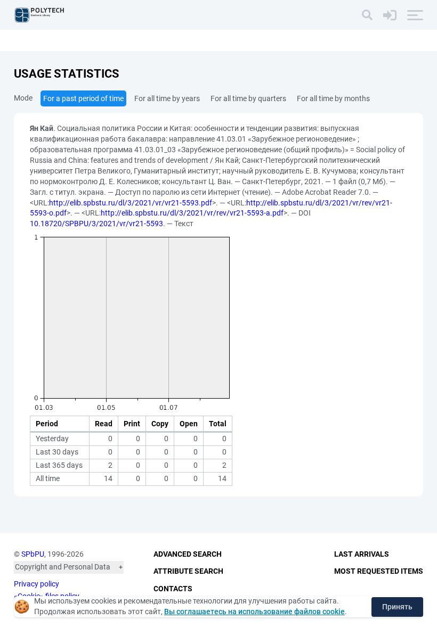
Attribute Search (188, 571)
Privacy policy (36, 584)
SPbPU (32, 554)
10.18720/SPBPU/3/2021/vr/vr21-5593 (96, 223)
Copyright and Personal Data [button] (62, 567)
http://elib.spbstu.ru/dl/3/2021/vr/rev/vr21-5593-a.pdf (192, 213)
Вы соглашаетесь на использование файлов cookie (254, 611)
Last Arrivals (361, 554)
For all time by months (333, 98)
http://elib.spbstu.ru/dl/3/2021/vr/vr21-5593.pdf (130, 203)
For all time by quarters (248, 98)
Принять (397, 606)
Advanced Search (187, 554)
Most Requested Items (378, 571)
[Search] (367, 15)
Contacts (172, 588)
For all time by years (167, 98)
